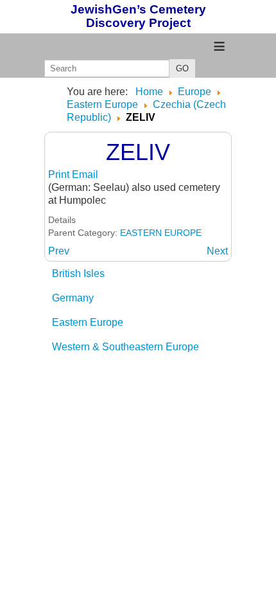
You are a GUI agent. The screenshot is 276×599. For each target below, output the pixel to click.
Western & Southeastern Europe (125, 346)
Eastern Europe (87, 322)
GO (182, 68)
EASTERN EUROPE (161, 233)
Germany (73, 297)
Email (85, 174)
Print (60, 174)
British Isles (78, 273)
